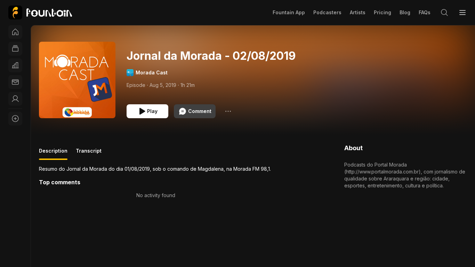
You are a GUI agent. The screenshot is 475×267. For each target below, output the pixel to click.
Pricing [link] (382, 12)
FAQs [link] (424, 12)
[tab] (53, 153)
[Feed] (15, 49)
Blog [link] (405, 12)
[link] (40, 12)
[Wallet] (15, 82)
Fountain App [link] (289, 12)
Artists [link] (357, 12)
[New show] (15, 119)
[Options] (228, 111)
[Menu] (462, 12)
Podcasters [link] (327, 12)
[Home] (15, 32)
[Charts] (15, 65)
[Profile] (15, 99)
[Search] (444, 12)
